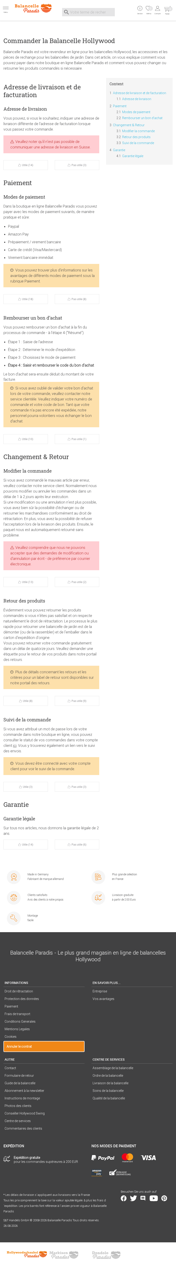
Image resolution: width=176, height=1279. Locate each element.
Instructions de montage (22, 1098)
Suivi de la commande (138, 143)
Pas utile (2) (79, 582)
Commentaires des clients (23, 1128)
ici (14, 745)
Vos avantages (103, 999)
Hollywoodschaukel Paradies (27, 1255)
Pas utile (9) (79, 701)
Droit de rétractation (19, 991)
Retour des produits (136, 137)
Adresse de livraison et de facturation (139, 93)
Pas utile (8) (79, 299)
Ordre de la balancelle (108, 1076)
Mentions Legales (17, 1029)
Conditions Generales (20, 1021)
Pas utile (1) (79, 439)
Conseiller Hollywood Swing (25, 1113)
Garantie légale (132, 156)
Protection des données (22, 999)
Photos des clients (18, 1106)
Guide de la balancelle (20, 1083)
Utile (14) (27, 165)
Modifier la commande (138, 131)
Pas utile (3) (79, 165)
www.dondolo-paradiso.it (106, 1255)
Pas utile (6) (79, 844)
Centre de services (18, 1121)
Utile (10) (27, 439)
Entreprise (100, 991)
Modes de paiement (136, 112)
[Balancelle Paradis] (29, 8)
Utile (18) (27, 299)
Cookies (10, 1037)
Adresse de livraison (136, 99)
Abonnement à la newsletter (24, 1091)
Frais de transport (17, 1014)
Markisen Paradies (64, 1255)
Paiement (119, 106)
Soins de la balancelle (108, 1091)
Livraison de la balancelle (110, 1083)
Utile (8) (28, 701)
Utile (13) (27, 582)
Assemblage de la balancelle (113, 1068)
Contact (10, 1068)
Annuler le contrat (19, 1046)
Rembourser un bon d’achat (142, 118)
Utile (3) (28, 787)
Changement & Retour (129, 125)
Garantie (119, 150)
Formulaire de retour (19, 1076)
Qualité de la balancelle (109, 1098)
